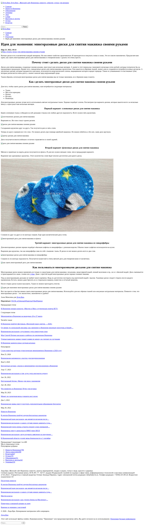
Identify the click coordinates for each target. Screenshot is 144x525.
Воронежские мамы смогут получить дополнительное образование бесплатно (31, 404)
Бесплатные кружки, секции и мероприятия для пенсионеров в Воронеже (29, 366)
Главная (8, 7)
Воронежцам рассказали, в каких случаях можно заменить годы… (26, 423)
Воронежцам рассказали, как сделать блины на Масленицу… (24, 500)
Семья (7, 17)
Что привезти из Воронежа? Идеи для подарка (19, 389)
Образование (10, 11)
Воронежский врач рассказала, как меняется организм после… (25, 419)
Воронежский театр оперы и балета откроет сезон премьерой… (25, 427)
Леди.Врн (20, 297)
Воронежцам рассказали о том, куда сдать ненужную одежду (24, 373)
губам (32, 274)
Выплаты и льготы (12, 19)
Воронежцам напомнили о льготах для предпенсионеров (23, 358)
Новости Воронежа (12, 9)
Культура (8, 23)
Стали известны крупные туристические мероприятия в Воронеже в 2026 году (31, 351)
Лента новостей (13, 452)
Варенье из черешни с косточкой (13, 507)
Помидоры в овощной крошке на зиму (16, 503)
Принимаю (114, 519)
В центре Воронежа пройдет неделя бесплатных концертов (23, 415)
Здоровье (8, 13)
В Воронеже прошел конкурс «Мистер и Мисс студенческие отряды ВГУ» (29, 309)
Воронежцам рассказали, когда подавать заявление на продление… (27, 434)
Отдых (8, 21)
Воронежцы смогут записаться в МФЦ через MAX (20, 431)
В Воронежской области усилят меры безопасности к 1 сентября (25, 438)
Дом (7, 15)
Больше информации (127, 519)
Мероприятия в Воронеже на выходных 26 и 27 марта (21, 316)
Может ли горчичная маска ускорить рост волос (19, 396)
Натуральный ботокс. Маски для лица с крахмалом (20, 381)
